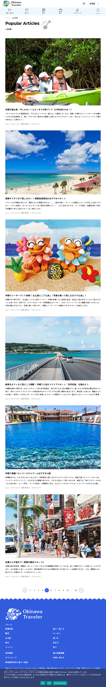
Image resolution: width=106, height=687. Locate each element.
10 (67, 590)
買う (60, 13)
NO (49, 683)
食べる (27, 13)
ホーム (7, 18)
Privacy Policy (60, 683)
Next (81, 590)
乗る (43, 13)
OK (43, 683)
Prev (25, 590)
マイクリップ (77, 13)
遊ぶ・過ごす (10, 13)
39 (76, 590)
